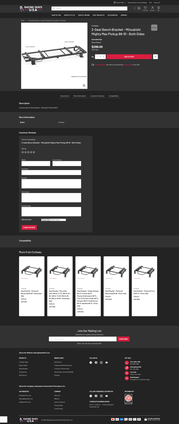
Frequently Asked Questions (63, 365)
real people (128, 65)
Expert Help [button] (120, 2)
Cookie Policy (58, 409)
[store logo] (32, 8)
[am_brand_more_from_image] (32, 272)
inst (101, 362)
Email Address (57, 160)
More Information (80, 96)
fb (96, 362)
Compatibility (114, 96)
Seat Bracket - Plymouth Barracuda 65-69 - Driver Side (115, 291)
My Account (58, 362)
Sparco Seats (23, 365)
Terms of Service (59, 402)
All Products (23, 375)
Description (64, 96)
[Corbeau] (154, 30)
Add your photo (26, 219)
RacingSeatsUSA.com (26, 399)
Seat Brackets (23, 368)
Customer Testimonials (61, 368)
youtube (106, 362)
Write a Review (96, 42)
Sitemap (57, 375)
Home (22, 20)
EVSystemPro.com (25, 402)
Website (56, 399)
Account (152, 10)
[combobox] (89, 8)
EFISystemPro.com (25, 395)
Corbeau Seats (23, 362)
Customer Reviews (97, 96)
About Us (157, 2)
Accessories (23, 372)
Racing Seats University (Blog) (137, 2)
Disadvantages (26, 206)
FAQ (150, 2)
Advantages (25, 192)
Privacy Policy (58, 405)
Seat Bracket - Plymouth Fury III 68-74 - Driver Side (144, 291)
